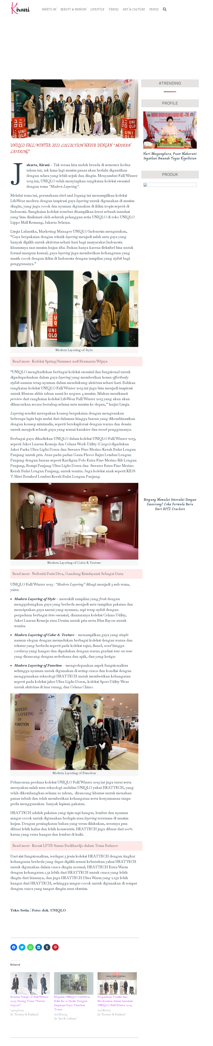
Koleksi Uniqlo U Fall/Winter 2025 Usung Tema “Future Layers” (29, 1001)
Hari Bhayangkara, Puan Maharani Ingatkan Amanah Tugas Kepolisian (170, 156)
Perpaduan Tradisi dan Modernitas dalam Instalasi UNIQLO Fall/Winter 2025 (115, 1001)
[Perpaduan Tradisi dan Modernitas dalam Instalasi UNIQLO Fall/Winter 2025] (117, 983)
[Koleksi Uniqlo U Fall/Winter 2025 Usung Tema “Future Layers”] (30, 983)
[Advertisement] (106, 47)
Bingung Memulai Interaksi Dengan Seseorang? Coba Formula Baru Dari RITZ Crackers (170, 504)
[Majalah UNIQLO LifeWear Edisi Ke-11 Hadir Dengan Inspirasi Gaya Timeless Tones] (73, 983)
